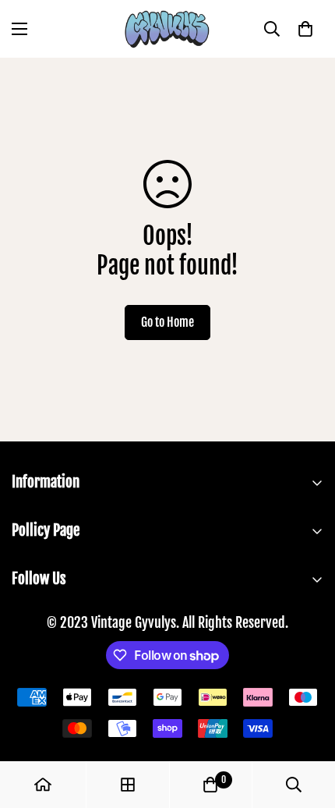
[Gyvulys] (167, 29)
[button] (305, 29)
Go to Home (167, 322)
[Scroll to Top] (307, 725)
